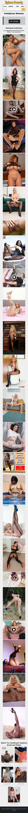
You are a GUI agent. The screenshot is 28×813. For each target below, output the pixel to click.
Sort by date (10, 6)
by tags (17, 6)
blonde (15, 30)
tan (12, 32)
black (9, 32)
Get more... (14, 21)
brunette (21, 30)
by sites (22, 6)
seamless (18, 32)
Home (5, 6)
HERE (14, 810)
